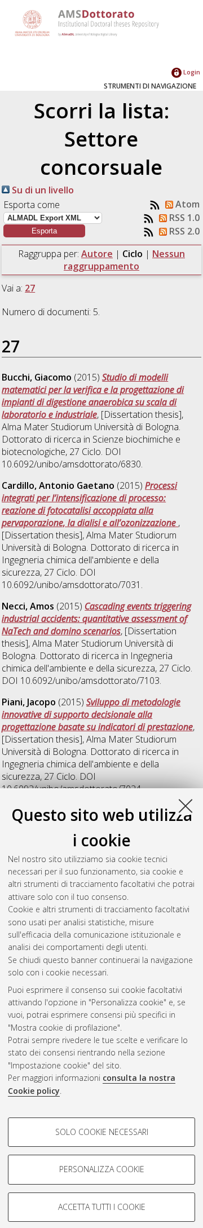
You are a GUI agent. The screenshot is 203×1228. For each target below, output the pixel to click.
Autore (97, 254)
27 (30, 288)
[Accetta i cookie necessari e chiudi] (185, 806)
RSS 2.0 (183, 231)
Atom (186, 204)
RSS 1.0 (183, 217)
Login (191, 72)
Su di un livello (42, 190)
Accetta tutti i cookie (101, 1207)
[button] (44, 230)
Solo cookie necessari (101, 1132)
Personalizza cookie (101, 1169)
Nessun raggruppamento (124, 260)
